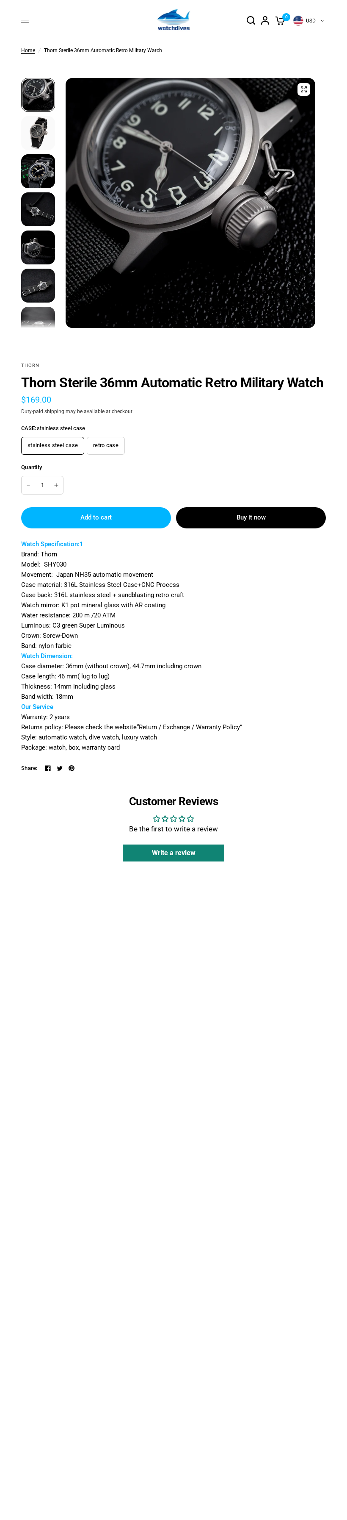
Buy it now (251, 517)
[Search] (251, 20)
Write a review (174, 853)
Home (28, 50)
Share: (29, 768)
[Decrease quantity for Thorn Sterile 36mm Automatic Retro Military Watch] (28, 485)
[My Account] (265, 20)
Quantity (31, 467)
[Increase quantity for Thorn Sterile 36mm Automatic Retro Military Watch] (56, 485)
